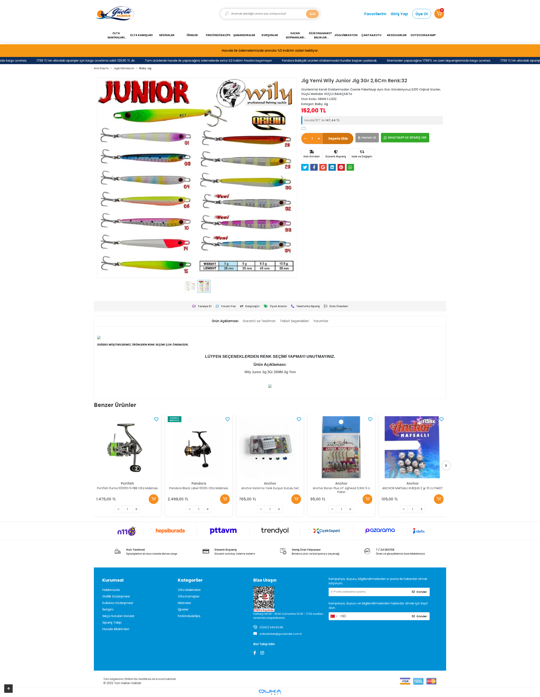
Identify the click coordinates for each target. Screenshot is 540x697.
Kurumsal (113, 580)
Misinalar (184, 603)
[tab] (225, 321)
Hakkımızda (111, 590)
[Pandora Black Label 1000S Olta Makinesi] (199, 447)
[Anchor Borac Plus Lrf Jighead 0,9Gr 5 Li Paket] (341, 447)
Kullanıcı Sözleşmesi (117, 603)
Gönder (421, 592)
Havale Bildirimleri (115, 629)
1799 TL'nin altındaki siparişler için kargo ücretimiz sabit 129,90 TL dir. (69, 60)
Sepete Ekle (338, 138)
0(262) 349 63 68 (271, 627)
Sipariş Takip (112, 622)
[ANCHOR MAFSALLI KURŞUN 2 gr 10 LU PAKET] (413, 447)
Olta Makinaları (189, 590)
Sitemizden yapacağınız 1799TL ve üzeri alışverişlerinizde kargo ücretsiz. (422, 60)
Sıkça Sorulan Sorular (118, 616)
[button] (439, 14)
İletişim (107, 609)
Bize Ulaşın (265, 580)
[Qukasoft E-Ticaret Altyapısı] (270, 692)
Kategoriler (190, 580)
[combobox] (334, 616)
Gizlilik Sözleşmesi (116, 596)
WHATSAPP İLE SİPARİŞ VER (407, 137)
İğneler (183, 609)
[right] (446, 465)
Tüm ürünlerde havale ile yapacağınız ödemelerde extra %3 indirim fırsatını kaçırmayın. (192, 60)
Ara (312, 13)
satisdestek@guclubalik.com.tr (281, 634)
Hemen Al (369, 137)
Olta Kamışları (188, 596)
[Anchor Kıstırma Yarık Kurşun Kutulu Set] (270, 447)
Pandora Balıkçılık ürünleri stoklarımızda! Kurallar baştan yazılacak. (312, 60)
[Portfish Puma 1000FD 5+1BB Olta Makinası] (127, 447)
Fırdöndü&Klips (189, 616)
